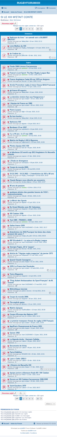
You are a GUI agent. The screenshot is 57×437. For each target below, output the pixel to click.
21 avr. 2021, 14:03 (34, 304)
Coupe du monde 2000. (19, 167)
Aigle (23, 111)
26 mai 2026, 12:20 (35, 68)
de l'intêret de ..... (17, 54)
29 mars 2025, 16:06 (38, 142)
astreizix (24, 68)
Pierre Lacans (15, 110)
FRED (24, 374)
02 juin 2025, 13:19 (36, 129)
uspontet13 (25, 129)
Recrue (24, 81)
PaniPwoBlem (26, 309)
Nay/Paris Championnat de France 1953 (26, 326)
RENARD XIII (26, 354)
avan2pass (25, 162)
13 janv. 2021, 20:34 (37, 328)
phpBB (22, 428)
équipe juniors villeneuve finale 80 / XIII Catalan (29, 373)
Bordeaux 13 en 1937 (18, 127)
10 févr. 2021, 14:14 (33, 316)
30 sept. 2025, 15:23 (32, 111)
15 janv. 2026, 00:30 (36, 92)
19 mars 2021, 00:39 (38, 309)
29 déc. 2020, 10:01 (38, 354)
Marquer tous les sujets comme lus (24, 26)
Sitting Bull (25, 41)
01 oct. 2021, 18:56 (37, 261)
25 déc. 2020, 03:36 (34, 360)
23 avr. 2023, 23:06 (34, 215)
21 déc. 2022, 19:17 (40, 227)
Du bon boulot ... (17, 116)
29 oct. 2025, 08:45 (37, 98)
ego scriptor (25, 98)
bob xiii (24, 147)
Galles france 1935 (17, 226)
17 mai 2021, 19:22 (40, 284)
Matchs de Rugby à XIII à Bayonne (24, 140)
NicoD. (24, 169)
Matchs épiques (16, 308)
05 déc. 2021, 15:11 (34, 249)
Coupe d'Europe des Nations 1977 (23, 314)
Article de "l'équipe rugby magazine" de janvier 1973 (31, 253)
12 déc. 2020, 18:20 (33, 374)
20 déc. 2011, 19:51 (35, 55)
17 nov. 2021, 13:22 (36, 255)
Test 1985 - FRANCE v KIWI (21, 220)
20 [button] (38, 29)
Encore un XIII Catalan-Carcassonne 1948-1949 (29, 379)
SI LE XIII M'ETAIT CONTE (17, 17)
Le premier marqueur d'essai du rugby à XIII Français (32, 321)
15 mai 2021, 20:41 (39, 291)
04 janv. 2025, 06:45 (34, 147)
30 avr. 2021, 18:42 (35, 298)
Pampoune (25, 255)
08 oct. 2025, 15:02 (37, 105)
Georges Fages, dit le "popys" (22, 247)
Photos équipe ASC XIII (19, 146)
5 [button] (32, 29)
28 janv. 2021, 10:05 (37, 322)
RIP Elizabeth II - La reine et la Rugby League (28, 240)
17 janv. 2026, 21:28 (34, 81)
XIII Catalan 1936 (16, 214)
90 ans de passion (17, 186)
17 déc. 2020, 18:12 (37, 367)
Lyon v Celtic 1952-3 (18, 359)
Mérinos (24, 304)
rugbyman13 (26, 142)
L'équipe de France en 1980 (21, 103)
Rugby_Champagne (28, 48)
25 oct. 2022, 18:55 (40, 242)
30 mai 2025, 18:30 (35, 135)
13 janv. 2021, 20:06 (40, 334)
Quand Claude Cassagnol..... (21, 260)
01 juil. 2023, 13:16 (34, 202)
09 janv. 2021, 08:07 (34, 341)
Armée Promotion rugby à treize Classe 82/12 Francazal (32, 85)
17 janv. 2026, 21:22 (34, 86)
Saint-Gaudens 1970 (18, 386)
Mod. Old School (15, 20)
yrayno (24, 156)
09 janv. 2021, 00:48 (34, 347)
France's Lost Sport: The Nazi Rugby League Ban (30, 73)
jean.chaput (25, 261)
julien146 (24, 55)
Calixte (24, 341)
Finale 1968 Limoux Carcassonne (23, 66)
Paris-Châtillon (16, 352)
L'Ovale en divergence (19, 161)
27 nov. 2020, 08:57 (34, 387)
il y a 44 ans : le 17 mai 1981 (21, 134)
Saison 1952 (15, 333)
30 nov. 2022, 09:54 (39, 236)
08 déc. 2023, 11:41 (34, 196)
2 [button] (23, 29)
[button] (17, 28)
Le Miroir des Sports (18, 201)
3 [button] (26, 29)
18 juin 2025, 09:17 (34, 123)
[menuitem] (4, 8)
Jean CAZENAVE (27, 227)
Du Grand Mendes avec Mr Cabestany (25, 207)
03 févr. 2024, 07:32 (34, 187)
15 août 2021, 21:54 (37, 268)
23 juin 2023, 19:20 (35, 209)
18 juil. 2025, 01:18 (36, 118)
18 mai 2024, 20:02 (42, 175)
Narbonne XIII (15, 122)
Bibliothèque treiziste (18, 289)
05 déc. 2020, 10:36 (37, 381)
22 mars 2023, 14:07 (35, 222)
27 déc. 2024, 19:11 (34, 156)
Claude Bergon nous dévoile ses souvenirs (27, 180)
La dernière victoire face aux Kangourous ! (27, 97)
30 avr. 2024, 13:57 (39, 182)
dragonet (24, 209)
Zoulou (24, 187)
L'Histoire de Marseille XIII (20, 365)
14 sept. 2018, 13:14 (42, 48)
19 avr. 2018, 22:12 (36, 41)
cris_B (24, 316)
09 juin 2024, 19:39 (36, 162)
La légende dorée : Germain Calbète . (25, 339)
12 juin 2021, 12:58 (35, 276)
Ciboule (24, 196)
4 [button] (29, 29)
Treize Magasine (16, 274)
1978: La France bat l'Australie (22, 266)
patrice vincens (26, 291)
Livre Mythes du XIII (18, 46)
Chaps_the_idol (27, 236)
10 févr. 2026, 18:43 (35, 74)
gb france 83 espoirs (18, 90)
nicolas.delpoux (27, 182)
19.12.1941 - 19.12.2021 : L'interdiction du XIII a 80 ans (32, 174)
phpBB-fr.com (32, 430)
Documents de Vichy (18, 346)
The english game (17, 302)
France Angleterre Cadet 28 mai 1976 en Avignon (30, 79)
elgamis (24, 123)
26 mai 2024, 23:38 (34, 169)
